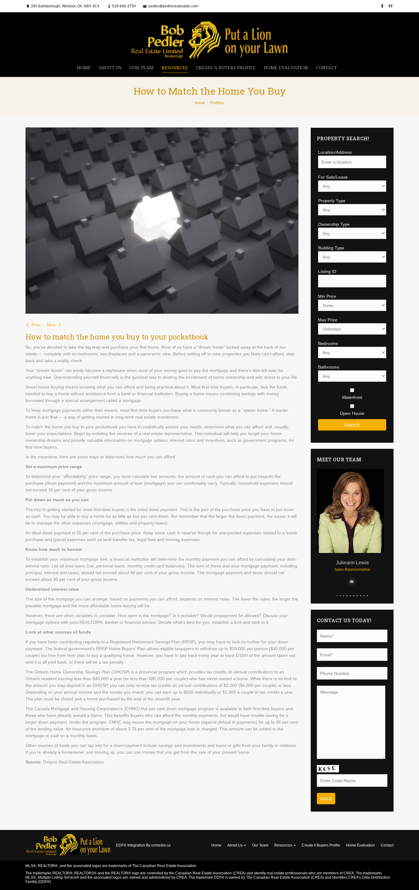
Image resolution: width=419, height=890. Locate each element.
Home (200, 103)
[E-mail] (352, 582)
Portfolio (217, 103)
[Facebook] (381, 6)
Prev (36, 324)
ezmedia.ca (161, 845)
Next (51, 324)
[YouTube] (390, 6)
